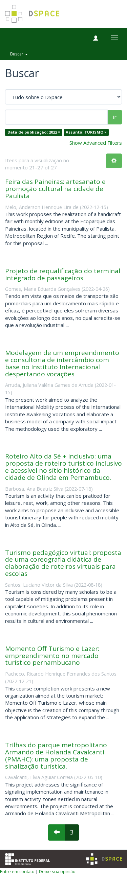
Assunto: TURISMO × (86, 132)
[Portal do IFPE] (27, 858)
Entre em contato (17, 871)
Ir (115, 117)
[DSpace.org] (104, 859)
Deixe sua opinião (57, 871)
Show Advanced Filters (95, 142)
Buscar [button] (17, 54)
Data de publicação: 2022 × (33, 132)
